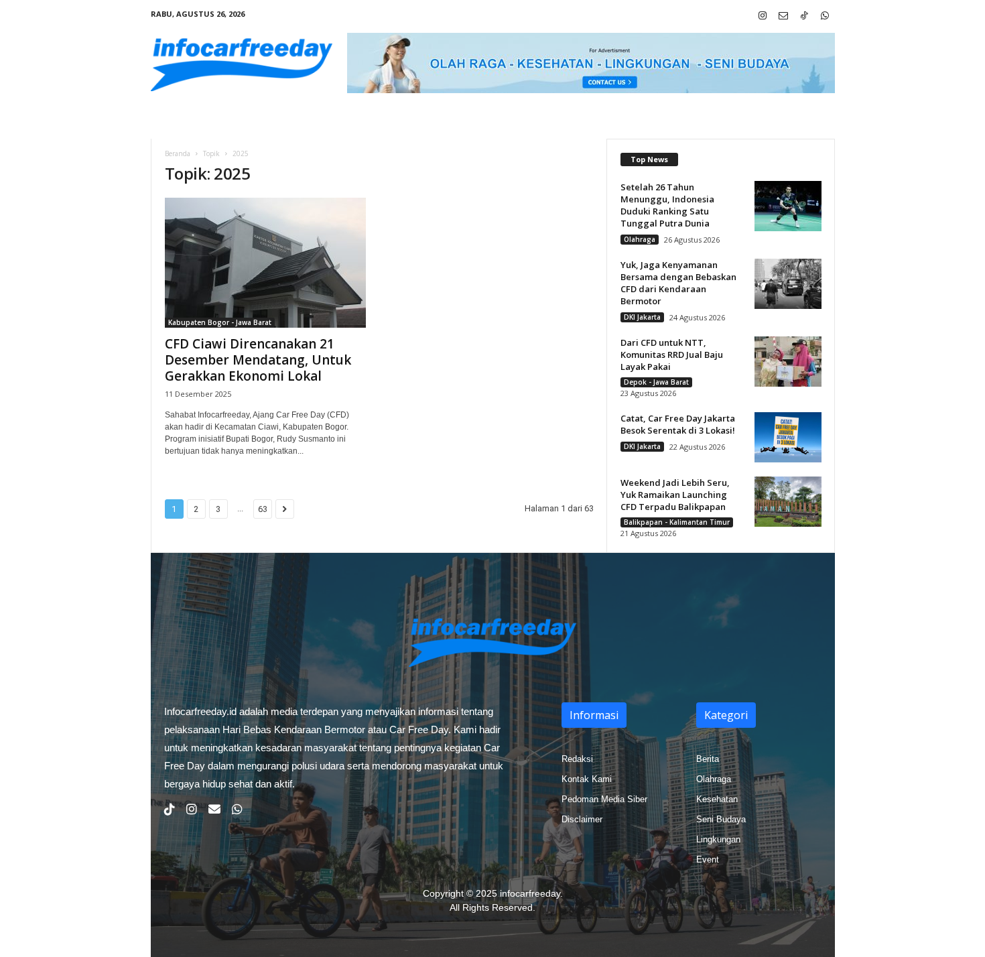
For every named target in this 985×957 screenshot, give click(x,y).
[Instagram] (762, 16)
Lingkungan (718, 839)
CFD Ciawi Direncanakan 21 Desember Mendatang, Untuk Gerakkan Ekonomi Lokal (258, 360)
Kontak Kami (587, 779)
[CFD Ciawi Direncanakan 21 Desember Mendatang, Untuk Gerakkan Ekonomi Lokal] (265, 263)
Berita (707, 759)
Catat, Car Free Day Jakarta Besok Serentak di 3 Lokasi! (677, 424)
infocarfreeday (530, 893)
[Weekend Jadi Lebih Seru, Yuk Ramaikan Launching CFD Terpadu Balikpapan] (788, 501)
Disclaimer (582, 819)
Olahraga (639, 239)
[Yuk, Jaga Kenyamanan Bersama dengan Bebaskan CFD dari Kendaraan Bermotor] (788, 284)
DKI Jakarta (642, 317)
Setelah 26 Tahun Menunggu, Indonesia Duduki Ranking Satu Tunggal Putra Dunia (667, 205)
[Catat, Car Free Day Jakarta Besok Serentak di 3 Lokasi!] (788, 437)
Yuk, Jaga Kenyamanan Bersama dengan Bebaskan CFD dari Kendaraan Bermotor (678, 283)
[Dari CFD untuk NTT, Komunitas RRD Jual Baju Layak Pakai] (788, 361)
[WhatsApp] (825, 16)
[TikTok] (804, 16)
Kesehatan (717, 799)
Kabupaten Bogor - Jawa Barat (219, 322)
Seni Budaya (721, 819)
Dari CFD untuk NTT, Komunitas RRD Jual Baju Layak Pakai (671, 354)
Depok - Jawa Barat (656, 382)
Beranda (177, 153)
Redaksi (577, 759)
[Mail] (783, 16)
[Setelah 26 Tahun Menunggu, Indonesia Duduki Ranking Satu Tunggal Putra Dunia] (788, 206)
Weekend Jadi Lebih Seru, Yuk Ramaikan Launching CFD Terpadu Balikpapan (675, 494)
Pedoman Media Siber (604, 799)
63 (262, 509)
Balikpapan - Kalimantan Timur (677, 522)
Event (707, 859)
